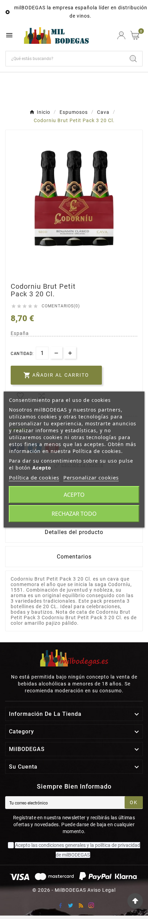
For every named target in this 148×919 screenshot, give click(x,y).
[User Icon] (121, 35)
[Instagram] (91, 905)
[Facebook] (60, 905)
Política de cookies (34, 477)
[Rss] (81, 905)
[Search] (133, 58)
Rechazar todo (74, 513)
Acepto (74, 494)
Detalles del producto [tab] (74, 532)
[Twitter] (70, 905)
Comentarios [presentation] (74, 556)
